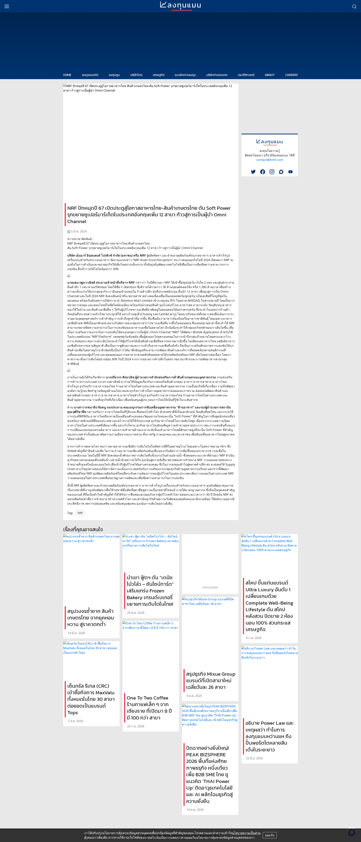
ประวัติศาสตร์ (246, 75)
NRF (80, 513)
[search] (354, 6)
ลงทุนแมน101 (90, 75)
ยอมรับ (269, 835)
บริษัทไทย (136, 75)
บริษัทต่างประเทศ (216, 75)
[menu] (7, 6)
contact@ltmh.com (269, 160)
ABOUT (270, 75)
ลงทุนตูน (114, 75)
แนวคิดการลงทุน (185, 75)
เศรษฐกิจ (159, 75)
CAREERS (291, 75)
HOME (67, 75)
